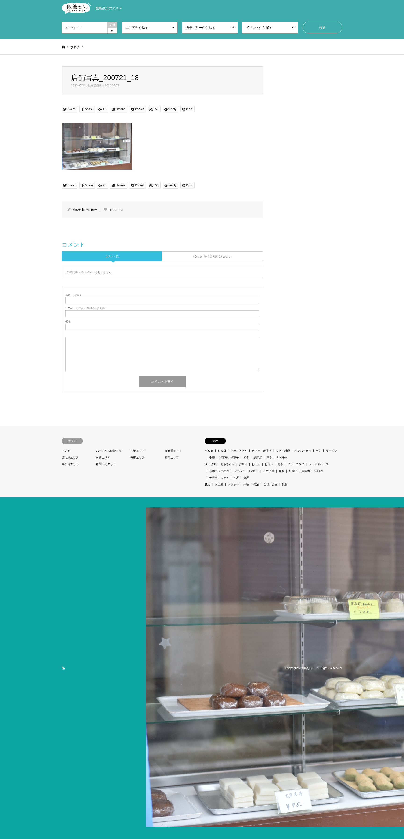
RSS (63, 668)
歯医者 (306, 471)
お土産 (219, 484)
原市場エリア (70, 457)
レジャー (233, 484)
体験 (246, 484)
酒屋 (236, 478)
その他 (66, 451)
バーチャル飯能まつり (110, 451)
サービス (210, 464)
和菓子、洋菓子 (229, 457)
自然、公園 (270, 484)
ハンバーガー (302, 451)
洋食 (269, 457)
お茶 (280, 464)
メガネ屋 (268, 471)
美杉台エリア (70, 464)
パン (318, 451)
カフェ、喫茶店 (261, 451)
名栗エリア (103, 457)
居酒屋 (257, 457)
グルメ (209, 451)
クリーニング (296, 464)
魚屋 (246, 478)
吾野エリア (137, 457)
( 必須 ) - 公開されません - (85, 308)
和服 (281, 471)
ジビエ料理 (283, 451)
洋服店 (318, 471)
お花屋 (269, 464)
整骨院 (293, 471)
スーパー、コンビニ (246, 471)
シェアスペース (318, 464)
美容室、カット (219, 478)
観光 (207, 484)
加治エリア (137, 451)
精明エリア (172, 457)
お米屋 (243, 464)
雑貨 (285, 484)
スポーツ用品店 (219, 471)
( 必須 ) (73, 294)
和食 (246, 457)
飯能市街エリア (106, 464)
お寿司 (222, 451)
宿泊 (256, 484)
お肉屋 (256, 464)
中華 (212, 457)
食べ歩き (282, 457)
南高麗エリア (173, 451)
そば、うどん (239, 451)
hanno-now (89, 210)
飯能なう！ (308, 668)
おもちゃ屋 (227, 464)
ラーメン (331, 451)
